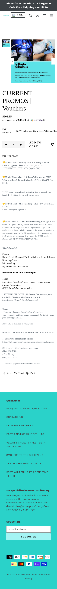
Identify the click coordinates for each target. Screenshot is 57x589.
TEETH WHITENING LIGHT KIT (25, 463)
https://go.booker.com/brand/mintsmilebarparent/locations (28, 342)
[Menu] (51, 15)
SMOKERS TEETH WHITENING (24, 454)
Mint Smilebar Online (26, 574)
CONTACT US (14, 416)
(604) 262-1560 (9, 351)
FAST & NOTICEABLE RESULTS (25, 434)
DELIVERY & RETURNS (19, 425)
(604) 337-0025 (9, 357)
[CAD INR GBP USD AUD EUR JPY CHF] (18, 15)
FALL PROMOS (6, 131)
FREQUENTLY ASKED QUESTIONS (26, 408)
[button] (12, 61)
